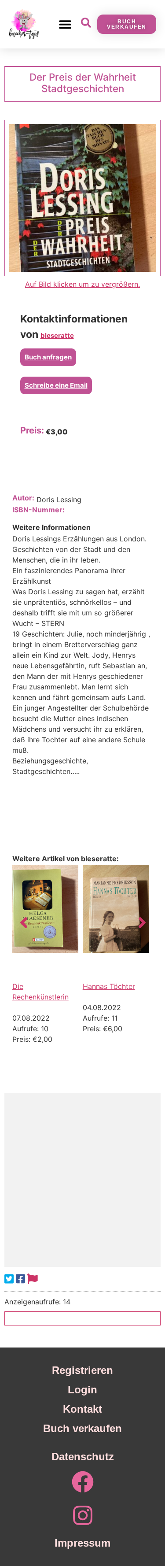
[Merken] (32, 1279)
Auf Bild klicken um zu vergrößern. (82, 284)
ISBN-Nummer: (38, 509)
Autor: (23, 497)
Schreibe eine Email (56, 385)
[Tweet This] (9, 1279)
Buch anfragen (48, 357)
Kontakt (82, 1409)
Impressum (82, 1543)
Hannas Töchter (109, 986)
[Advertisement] (82, 1179)
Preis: (32, 430)
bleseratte (57, 335)
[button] (65, 24)
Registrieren (82, 1370)
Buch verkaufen (82, 1428)
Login (82, 1390)
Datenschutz (82, 1456)
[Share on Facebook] (20, 1279)
